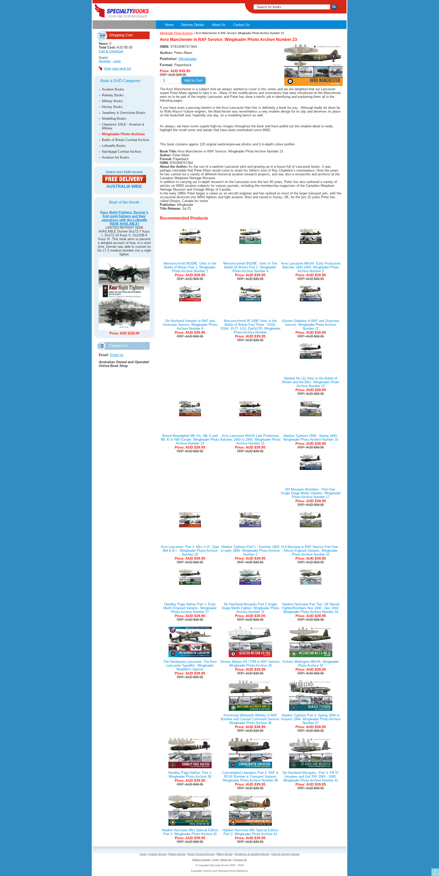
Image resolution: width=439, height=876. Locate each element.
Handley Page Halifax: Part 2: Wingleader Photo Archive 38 (190, 774)
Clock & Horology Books (285, 854)
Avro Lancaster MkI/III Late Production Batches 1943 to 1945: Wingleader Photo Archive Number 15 (250, 439)
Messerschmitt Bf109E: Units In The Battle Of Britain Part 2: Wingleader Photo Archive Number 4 (250, 267)
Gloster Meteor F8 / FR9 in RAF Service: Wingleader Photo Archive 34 (250, 663)
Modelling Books (114, 118)
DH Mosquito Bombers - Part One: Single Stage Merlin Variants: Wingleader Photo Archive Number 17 (311, 493)
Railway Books (113, 95)
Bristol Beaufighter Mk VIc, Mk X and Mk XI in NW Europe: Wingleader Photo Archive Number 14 (190, 439)
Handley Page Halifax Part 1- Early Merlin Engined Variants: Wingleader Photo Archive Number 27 (189, 608)
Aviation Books (113, 89)
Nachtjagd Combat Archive (121, 151)
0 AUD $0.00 (115, 47)
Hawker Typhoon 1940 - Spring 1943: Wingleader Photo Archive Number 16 (310, 437)
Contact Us (241, 25)
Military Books (112, 101)
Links (215, 859)
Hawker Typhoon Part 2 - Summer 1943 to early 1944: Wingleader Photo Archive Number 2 (250, 550)
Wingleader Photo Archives (123, 134)
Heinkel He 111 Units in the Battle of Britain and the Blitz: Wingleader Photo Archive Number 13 (310, 382)
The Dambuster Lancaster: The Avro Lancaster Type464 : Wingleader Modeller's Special (190, 665)
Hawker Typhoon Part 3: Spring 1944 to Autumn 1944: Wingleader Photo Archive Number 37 (310, 719)
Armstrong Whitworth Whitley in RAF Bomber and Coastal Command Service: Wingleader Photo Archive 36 (250, 719)
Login (117, 61)
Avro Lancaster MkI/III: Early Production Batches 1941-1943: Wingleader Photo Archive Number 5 (310, 267)
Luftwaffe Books (114, 146)
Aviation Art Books (115, 157)
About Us (219, 25)
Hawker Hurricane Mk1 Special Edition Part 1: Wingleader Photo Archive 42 (190, 832)
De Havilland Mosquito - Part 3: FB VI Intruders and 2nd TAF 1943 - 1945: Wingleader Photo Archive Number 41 (310, 776)
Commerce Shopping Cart (435, 872)
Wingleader (188, 59)
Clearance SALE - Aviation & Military (123, 126)
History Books (112, 107)
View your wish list (117, 68)
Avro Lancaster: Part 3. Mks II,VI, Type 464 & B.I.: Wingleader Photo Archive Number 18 (190, 550)
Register (105, 61)
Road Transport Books (201, 854)
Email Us (116, 355)
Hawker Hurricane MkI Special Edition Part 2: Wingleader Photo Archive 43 (250, 832)
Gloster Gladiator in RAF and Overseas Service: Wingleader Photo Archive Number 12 (310, 324)
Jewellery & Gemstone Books (124, 113)
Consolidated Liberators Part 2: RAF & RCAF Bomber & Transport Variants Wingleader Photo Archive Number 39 (250, 776)
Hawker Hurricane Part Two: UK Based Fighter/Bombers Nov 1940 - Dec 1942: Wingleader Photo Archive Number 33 (310, 608)
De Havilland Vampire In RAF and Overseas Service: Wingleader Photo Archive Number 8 (190, 324)
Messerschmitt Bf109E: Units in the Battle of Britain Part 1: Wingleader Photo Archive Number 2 (190, 267)
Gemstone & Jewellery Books (252, 854)
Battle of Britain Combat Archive (125, 140)
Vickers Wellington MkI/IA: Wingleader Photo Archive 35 (310, 663)
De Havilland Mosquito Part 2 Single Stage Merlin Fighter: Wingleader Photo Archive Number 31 (250, 608)
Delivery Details (192, 25)
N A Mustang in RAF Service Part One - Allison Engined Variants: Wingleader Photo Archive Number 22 (310, 550)
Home (169, 25)
